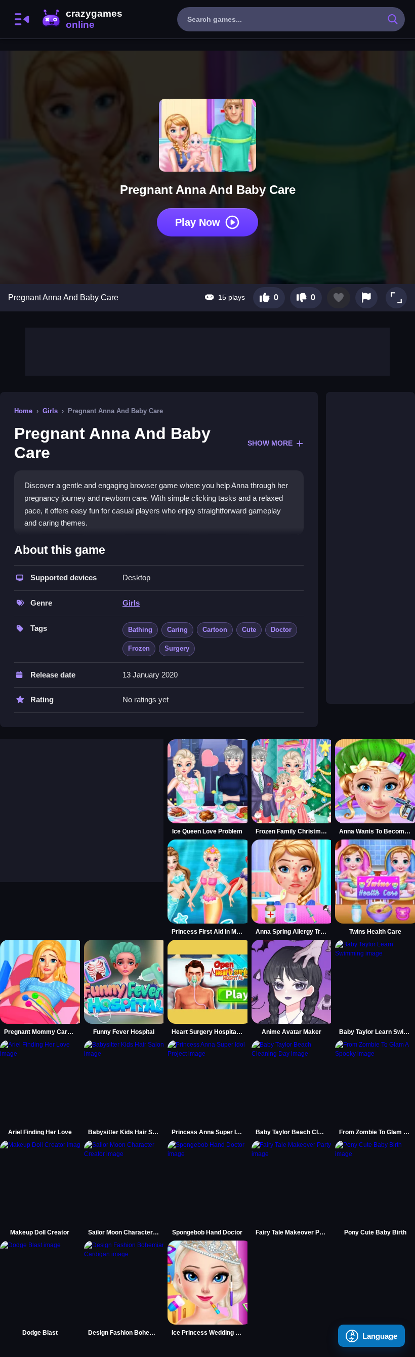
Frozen (139, 648)
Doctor (281, 629)
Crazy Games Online (81, 19)
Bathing (140, 629)
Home (23, 411)
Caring (177, 629)
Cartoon (214, 629)
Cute (249, 629)
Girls (50, 411)
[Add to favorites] (338, 297)
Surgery (176, 648)
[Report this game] (366, 297)
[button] (396, 297)
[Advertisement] (207, 350)
